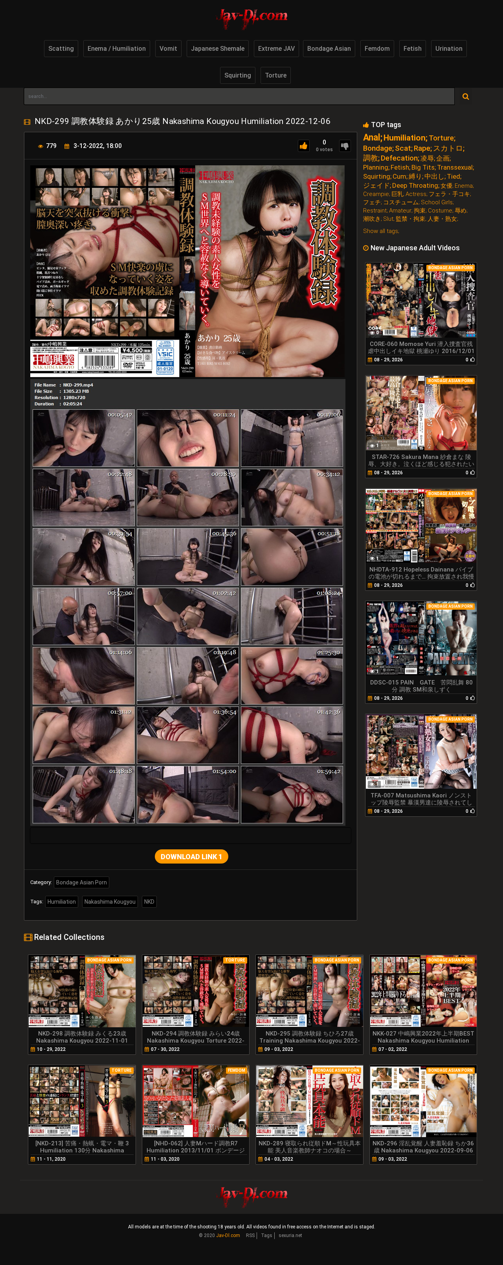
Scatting (61, 48)
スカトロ (448, 148)
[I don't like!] (345, 146)
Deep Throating (415, 185)
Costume (440, 211)
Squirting (237, 75)
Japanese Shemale (217, 48)
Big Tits (423, 167)
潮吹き (372, 219)
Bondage (377, 148)
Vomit (168, 48)
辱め (460, 211)
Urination (449, 48)
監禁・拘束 (410, 219)
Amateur (400, 211)
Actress (416, 194)
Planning (375, 167)
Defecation (399, 158)
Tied (453, 176)
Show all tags (380, 231)
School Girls (437, 202)
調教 (370, 158)
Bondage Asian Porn (81, 882)
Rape (422, 148)
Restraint (375, 211)
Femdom (377, 48)
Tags (266, 1235)
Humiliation (62, 902)
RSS (250, 1235)
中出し (434, 176)
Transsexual (455, 167)
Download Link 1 (191, 857)
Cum (399, 176)
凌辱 (427, 158)
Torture (275, 75)
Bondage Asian (329, 48)
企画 (443, 158)
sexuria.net (290, 1235)
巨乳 (397, 194)
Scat (403, 148)
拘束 (420, 211)
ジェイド (376, 185)
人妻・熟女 (442, 219)
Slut (388, 219)
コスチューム (401, 202)
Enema (464, 186)
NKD (149, 902)
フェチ (372, 202)
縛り (415, 176)
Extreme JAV (276, 48)
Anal (371, 137)
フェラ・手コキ (449, 194)
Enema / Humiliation (117, 48)
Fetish (413, 48)
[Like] (304, 146)
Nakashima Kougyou (110, 902)
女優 (446, 186)
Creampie (376, 194)
